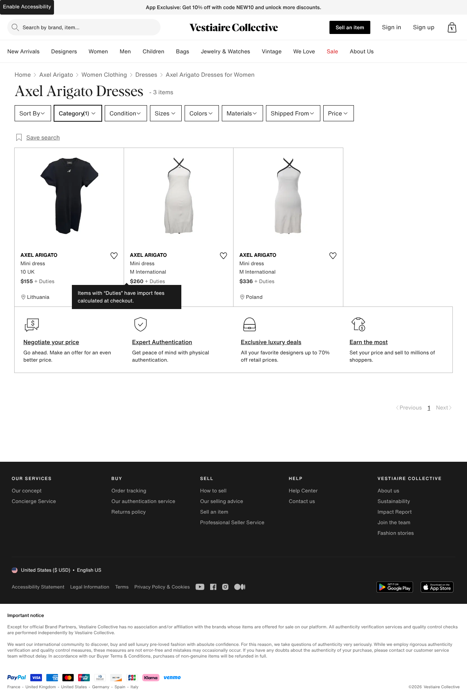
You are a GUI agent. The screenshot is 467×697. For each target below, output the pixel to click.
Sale (332, 51)
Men (125, 51)
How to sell (213, 491)
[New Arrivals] (45, 51)
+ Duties (44, 281)
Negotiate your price (51, 342)
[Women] (114, 51)
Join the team (394, 522)
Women (98, 51)
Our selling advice (221, 501)
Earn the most (369, 342)
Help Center (303, 491)
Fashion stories (396, 533)
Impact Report (395, 512)
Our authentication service (143, 501)
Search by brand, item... (51, 27)
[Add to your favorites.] (113, 255)
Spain (120, 687)
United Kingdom (41, 687)
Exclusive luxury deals (271, 342)
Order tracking (128, 491)
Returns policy (128, 512)
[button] (452, 27)
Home (23, 74)
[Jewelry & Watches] (256, 51)
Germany (100, 687)
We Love (304, 51)
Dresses (146, 74)
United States (74, 687)
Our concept (27, 491)
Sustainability (394, 501)
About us (388, 491)
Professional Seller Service (232, 522)
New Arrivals (23, 51)
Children (154, 51)
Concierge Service (34, 501)
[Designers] (83, 51)
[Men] (137, 51)
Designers (64, 51)
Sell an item (350, 27)
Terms (121, 586)
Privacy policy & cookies (162, 586)
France (13, 687)
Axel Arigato (56, 74)
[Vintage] (287, 51)
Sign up (424, 27)
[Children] (170, 51)
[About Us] (379, 51)
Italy (135, 687)
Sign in (391, 27)
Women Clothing (104, 74)
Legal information (89, 586)
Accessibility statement (38, 586)
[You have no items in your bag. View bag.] (452, 27)
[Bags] (195, 51)
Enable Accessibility (27, 7)
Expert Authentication (162, 342)
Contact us (302, 501)
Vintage (271, 51)
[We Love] (321, 51)
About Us (362, 51)
